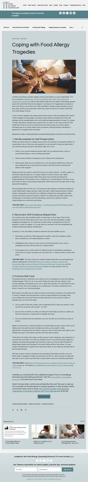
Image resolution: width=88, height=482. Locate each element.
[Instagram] (60, 13)
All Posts (6, 27)
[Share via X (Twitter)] (17, 410)
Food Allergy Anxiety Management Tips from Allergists (69, 442)
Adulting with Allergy (38, 27)
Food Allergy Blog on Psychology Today (13, 442)
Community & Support (48, 404)
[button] (82, 27)
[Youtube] (70, 13)
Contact (45, 479)
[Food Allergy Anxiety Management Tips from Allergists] (71, 431)
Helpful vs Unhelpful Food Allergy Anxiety (43, 442)
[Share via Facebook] (13, 410)
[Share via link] (25, 410)
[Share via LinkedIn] (21, 410)
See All (82, 421)
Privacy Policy (38, 479)
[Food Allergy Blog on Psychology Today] (16, 431)
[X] (67, 13)
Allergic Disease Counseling (57, 27)
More (71, 27)
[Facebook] (64, 13)
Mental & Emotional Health (20, 27)
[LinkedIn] (74, 13)
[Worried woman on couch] (44, 431)
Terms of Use (30, 479)
